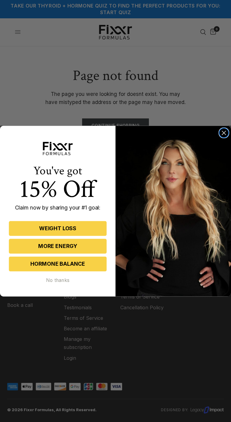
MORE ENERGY (57, 246)
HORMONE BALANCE (57, 264)
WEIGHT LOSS (57, 228)
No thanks (57, 280)
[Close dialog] (224, 133)
